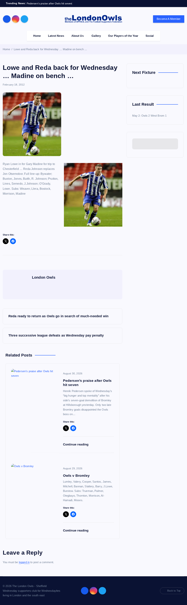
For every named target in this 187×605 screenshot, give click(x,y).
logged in (24, 562)
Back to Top (173, 590)
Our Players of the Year (123, 35)
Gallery (96, 35)
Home (37, 35)
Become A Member (168, 18)
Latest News (56, 35)
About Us (77, 35)
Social (150, 35)
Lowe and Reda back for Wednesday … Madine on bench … (50, 49)
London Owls (44, 277)
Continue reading (76, 444)
